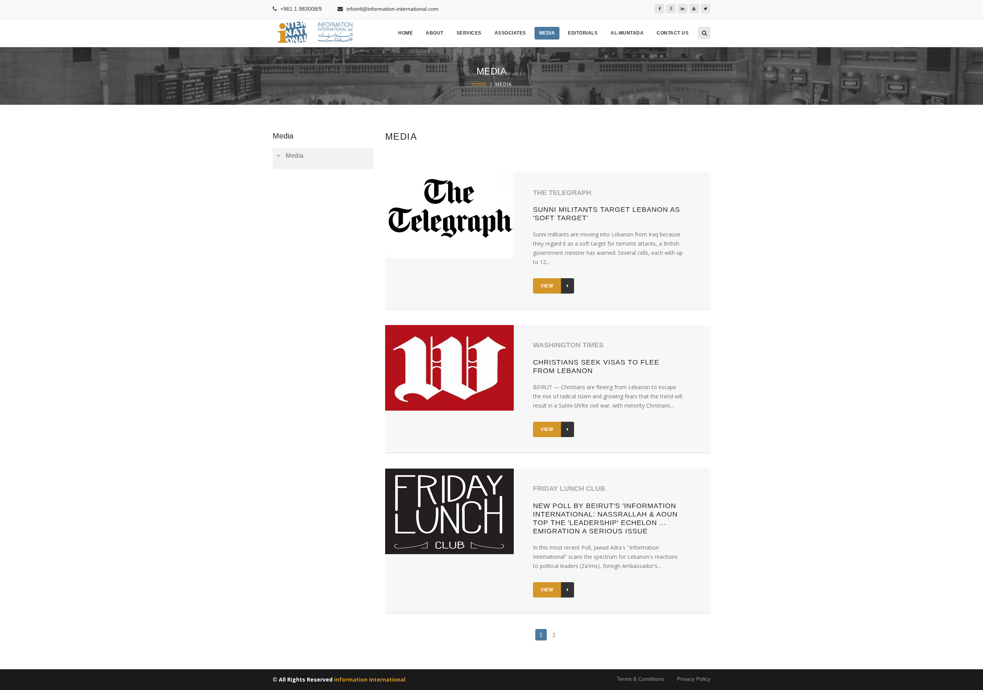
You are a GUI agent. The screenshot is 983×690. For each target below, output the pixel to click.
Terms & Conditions (640, 679)
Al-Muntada (627, 33)
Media (547, 33)
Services (469, 33)
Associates (510, 33)
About (435, 33)
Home (405, 33)
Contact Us (672, 33)
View (547, 286)
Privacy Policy (693, 679)
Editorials (582, 33)
